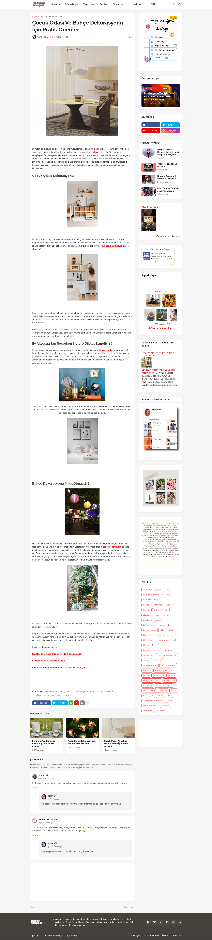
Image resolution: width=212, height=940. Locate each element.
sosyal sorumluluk (151, 706)
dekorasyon (94, 691)
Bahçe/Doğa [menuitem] (71, 4)
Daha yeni (36, 907)
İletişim (165, 935)
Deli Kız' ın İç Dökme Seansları (156, 595)
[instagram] (160, 922)
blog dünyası (148, 640)
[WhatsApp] (71, 702)
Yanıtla (35, 788)
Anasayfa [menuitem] (55, 4)
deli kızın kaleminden (167, 655)
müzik (160, 696)
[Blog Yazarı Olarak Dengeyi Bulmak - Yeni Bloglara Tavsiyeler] (148, 153)
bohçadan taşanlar (151, 650)
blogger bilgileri (150, 645)
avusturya (147, 620)
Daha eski (128, 907)
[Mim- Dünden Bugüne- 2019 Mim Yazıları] (148, 191)
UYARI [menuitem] (153, 4)
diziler (146, 660)
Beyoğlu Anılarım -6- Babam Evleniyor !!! (167, 177)
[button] (173, 4)
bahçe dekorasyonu (53, 17)
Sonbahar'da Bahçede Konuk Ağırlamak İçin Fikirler (43, 744)
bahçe (158, 620)
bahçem (163, 625)
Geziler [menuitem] (103, 4)
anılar (156, 615)
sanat (169, 696)
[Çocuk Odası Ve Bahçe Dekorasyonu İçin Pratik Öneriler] (118, 728)
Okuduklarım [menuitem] (119, 4)
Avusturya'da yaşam (152, 590)
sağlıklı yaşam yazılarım (153, 701)
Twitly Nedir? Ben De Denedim (167, 165)
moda (173, 691)
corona (167, 650)
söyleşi (166, 706)
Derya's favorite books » (168, 236)
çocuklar (160, 711)
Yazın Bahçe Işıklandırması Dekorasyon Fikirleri (82, 742)
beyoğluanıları (149, 630)
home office (169, 680)
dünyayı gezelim (168, 665)
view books (170, 264)
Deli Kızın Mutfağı (150, 600)
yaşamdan (147, 711)
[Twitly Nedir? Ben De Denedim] (148, 167)
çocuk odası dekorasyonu (76, 691)
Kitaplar (146, 610)
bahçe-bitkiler (149, 625)
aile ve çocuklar (161, 610)
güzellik (171, 675)
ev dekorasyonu (39, 695)
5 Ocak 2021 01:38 (55, 847)
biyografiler (148, 635)
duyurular (157, 660)
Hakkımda (177, 935)
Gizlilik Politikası (151, 935)
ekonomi (147, 670)
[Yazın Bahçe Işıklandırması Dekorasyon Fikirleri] (82, 728)
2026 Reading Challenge (158, 249)
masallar (163, 691)
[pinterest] (167, 922)
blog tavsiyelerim (166, 640)
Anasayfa (135, 935)
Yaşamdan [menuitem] (88, 4)
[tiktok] (173, 922)
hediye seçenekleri (151, 680)
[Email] (82, 702)
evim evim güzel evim (58, 695)
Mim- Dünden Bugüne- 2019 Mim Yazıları (168, 189)
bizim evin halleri (164, 635)
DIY (166, 590)
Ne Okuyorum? (153, 207)
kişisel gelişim (149, 691)
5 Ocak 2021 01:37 (55, 799)
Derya (51, 796)
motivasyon (148, 696)
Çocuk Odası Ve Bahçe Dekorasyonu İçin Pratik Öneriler (116, 744)
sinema (171, 701)
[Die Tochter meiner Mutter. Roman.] (148, 230)
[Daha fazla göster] (87, 702)
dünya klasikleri (150, 665)
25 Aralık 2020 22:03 (46, 778)
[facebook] (150, 124)
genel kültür (158, 675)
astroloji (167, 615)
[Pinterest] (76, 702)
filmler (146, 675)
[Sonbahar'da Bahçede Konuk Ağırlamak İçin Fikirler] (46, 728)
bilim (162, 630)
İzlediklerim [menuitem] (138, 4)
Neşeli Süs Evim (48, 819)
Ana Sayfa (37, 17)
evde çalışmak (161, 670)
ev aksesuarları (108, 691)
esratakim (44, 775)
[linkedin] (179, 922)
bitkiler (172, 630)
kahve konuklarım (164, 685)
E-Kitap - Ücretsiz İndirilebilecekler (158, 605)
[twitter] (154, 922)
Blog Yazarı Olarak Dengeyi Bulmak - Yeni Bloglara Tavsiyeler (168, 152)
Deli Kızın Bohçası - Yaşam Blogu (62, 935)
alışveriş (146, 615)
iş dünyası (147, 685)
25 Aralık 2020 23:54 (47, 823)
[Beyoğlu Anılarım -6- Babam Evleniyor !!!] (148, 179)
